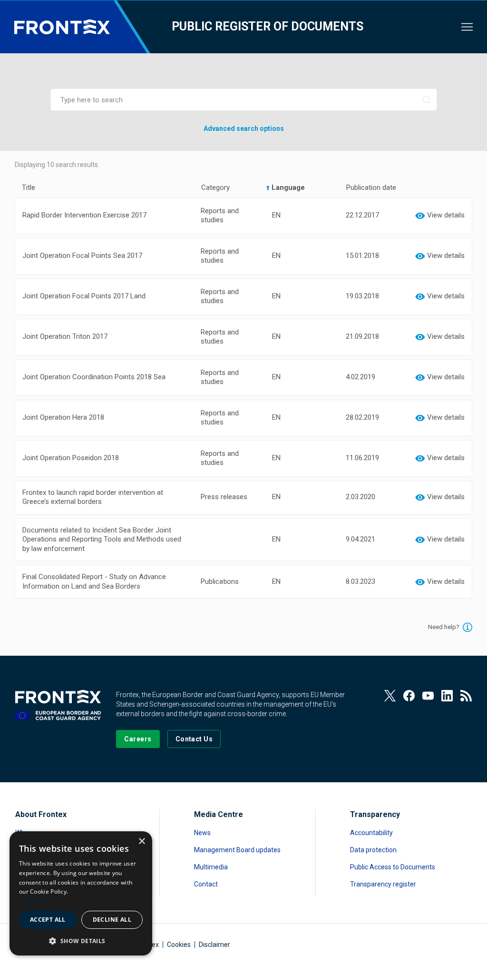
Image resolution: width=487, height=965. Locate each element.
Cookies (179, 944)
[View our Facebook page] (409, 695)
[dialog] (81, 893)
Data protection (373, 850)
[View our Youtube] (428, 695)
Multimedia (211, 867)
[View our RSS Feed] (466, 695)
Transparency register (383, 884)
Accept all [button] (48, 920)
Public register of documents (267, 26)
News (202, 833)
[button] (81, 940)
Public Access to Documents (392, 867)
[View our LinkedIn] (447, 695)
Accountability (371, 833)
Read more (34, 901)
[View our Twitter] (390, 695)
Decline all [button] (112, 920)
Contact (206, 884)
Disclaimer (214, 944)
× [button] (141, 841)
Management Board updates (237, 850)
